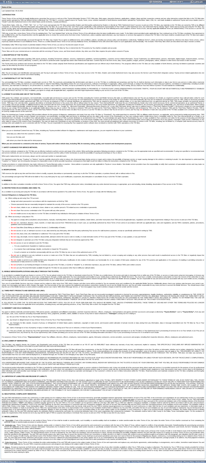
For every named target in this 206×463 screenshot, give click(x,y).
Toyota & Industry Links (157, 462)
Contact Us (122, 462)
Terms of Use (200, 462)
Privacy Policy (189, 462)
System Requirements (139, 462)
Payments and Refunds (174, 462)
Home (115, 462)
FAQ (128, 462)
